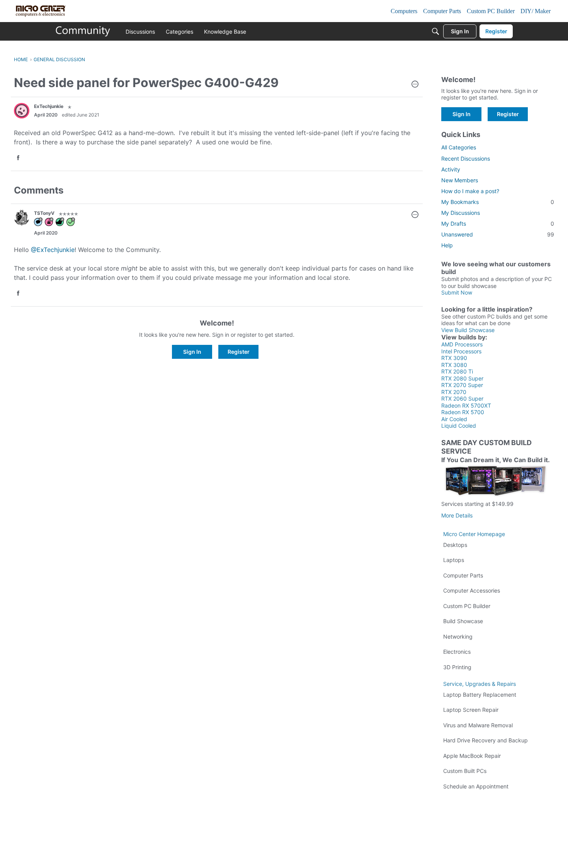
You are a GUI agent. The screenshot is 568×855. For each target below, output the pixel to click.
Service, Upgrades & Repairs (479, 683)
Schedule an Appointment (475, 786)
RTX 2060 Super (462, 398)
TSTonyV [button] (44, 213)
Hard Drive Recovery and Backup (485, 740)
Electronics (457, 651)
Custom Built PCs (464, 771)
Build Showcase (463, 621)
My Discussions (460, 212)
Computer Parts (463, 575)
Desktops (455, 544)
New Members (459, 180)
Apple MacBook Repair (472, 755)
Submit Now (456, 292)
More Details (457, 515)
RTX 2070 (453, 392)
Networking (458, 636)
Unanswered (497, 234)
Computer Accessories (471, 590)
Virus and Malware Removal (478, 725)
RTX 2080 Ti (457, 371)
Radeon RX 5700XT (466, 405)
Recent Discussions (465, 158)
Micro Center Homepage (474, 534)
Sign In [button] (192, 351)
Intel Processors (461, 351)
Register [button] (239, 351)
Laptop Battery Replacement (479, 694)
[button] (415, 85)
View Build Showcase (468, 330)
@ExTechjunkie (53, 250)
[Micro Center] (83, 31)
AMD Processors (462, 344)
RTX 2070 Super (462, 385)
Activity (450, 169)
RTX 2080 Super (462, 378)
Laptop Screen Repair (470, 709)
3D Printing (457, 667)
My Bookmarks (497, 202)
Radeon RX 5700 (462, 412)
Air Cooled (454, 419)
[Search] (435, 31)
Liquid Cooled (458, 425)
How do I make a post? (470, 191)
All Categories (458, 147)
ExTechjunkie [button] (48, 106)
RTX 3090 (454, 358)
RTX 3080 (454, 365)
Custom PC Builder (466, 606)
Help (447, 245)
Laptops (453, 560)
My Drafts (497, 223)
